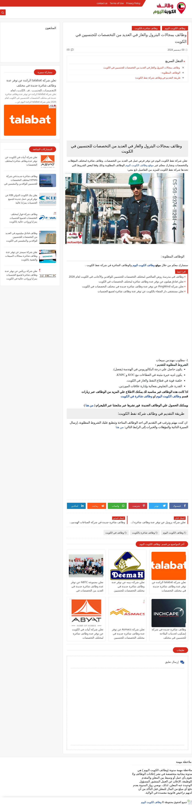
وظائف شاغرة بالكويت (146, 28)
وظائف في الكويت (114, 532)
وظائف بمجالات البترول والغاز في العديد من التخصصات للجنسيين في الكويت (141, 67)
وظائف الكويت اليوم (175, 28)
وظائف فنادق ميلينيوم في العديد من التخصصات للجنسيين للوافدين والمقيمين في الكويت (21, 236)
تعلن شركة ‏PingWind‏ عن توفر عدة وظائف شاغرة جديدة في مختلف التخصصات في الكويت (133, 286)
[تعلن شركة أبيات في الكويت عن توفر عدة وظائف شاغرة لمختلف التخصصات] (86, 613)
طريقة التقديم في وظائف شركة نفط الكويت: (157, 77)
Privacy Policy (133, 3)
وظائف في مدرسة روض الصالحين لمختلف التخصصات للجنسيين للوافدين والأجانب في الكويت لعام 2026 (126, 276)
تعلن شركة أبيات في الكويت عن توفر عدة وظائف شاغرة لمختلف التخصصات (87, 633)
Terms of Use (117, 3)
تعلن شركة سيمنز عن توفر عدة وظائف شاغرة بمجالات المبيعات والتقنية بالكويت (21, 255)
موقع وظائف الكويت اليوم (139, 165)
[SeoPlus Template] (189, 802)
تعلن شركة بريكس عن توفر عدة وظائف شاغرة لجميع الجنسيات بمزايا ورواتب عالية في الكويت (21, 274)
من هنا (90, 405)
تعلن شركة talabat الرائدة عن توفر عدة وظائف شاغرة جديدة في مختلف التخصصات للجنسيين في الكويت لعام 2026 (169, 590)
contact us (102, 3)
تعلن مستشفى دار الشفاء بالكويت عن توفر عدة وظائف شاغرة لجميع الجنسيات (141, 291)
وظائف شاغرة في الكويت (136, 396)
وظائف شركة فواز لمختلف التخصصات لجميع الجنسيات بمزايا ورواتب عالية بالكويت (23, 217)
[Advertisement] (127, 111)
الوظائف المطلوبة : (170, 72)
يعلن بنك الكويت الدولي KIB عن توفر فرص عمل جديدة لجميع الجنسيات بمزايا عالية (21, 198)
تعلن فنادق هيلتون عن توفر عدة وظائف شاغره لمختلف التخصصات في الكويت (141, 281)
